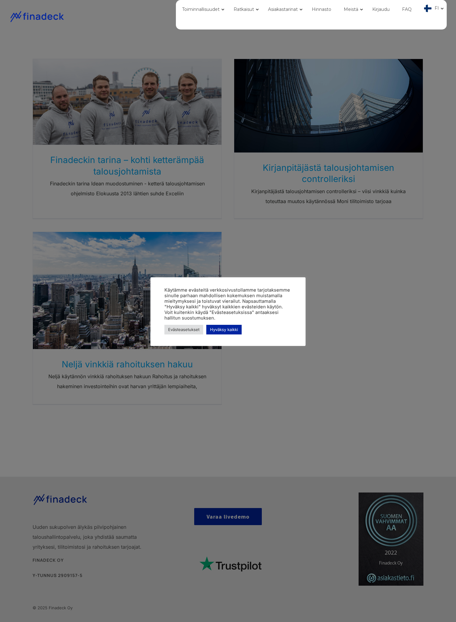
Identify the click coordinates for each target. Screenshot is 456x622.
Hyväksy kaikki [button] (224, 329)
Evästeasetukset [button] (183, 329)
